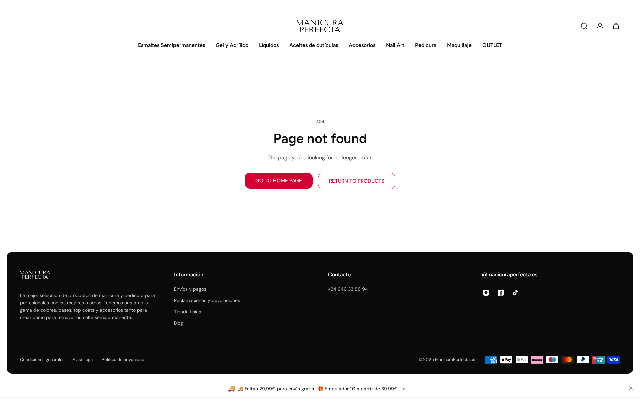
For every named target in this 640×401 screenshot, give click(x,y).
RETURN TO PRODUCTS (356, 181)
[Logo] (320, 26)
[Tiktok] (515, 292)
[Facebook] (500, 292)
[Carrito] (616, 26)
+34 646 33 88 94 (348, 289)
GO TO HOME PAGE (278, 180)
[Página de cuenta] (600, 26)
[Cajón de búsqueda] (584, 26)
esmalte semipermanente (103, 317)
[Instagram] (486, 292)
